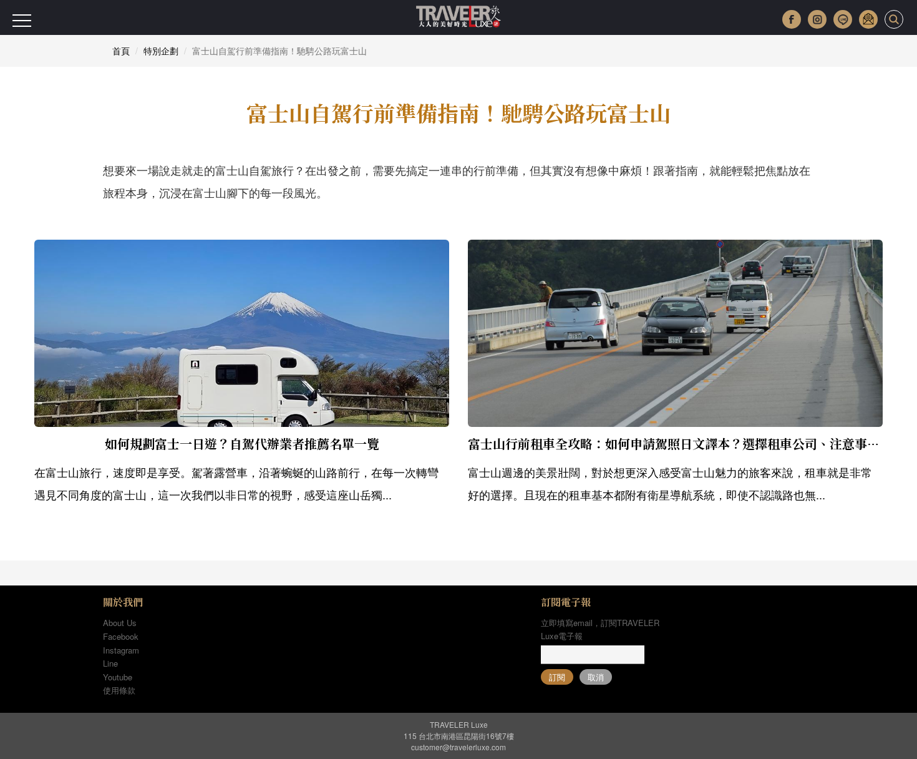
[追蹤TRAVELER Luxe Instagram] (817, 19)
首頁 (121, 50)
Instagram (121, 650)
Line (110, 663)
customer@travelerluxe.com (458, 747)
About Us (120, 623)
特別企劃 (160, 50)
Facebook (120, 636)
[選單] (21, 20)
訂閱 (557, 677)
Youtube (117, 677)
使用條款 (119, 690)
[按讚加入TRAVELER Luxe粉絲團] (791, 19)
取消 (596, 677)
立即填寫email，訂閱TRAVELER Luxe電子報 (600, 629)
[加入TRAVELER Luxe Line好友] (842, 19)
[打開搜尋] (894, 19)
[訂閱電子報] (868, 19)
